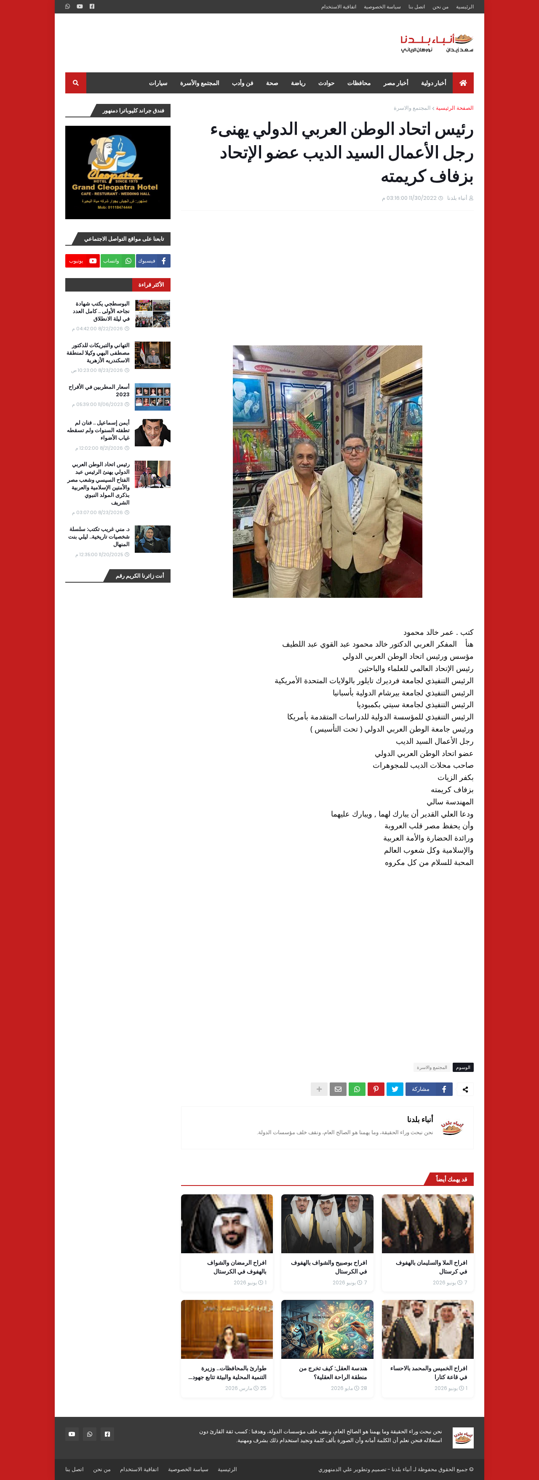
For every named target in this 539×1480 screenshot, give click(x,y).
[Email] (338, 1089)
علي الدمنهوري (335, 1469)
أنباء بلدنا (420, 1119)
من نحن (440, 6)
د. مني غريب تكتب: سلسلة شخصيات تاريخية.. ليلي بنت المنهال (99, 536)
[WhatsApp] (357, 1089)
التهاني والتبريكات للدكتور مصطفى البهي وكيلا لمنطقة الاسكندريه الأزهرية (98, 353)
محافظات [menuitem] (359, 83)
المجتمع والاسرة (412, 108)
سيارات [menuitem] (158, 83)
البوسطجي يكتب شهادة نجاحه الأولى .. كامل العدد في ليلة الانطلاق (101, 311)
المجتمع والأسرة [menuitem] (199, 83)
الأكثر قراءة (151, 285)
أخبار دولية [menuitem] (433, 83)
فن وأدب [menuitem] (242, 83)
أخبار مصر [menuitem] (396, 83)
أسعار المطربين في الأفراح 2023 (99, 390)
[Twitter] (395, 1089)
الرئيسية (465, 6)
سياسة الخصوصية (382, 6)
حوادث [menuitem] (326, 83)
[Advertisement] (218, 43)
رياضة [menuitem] (298, 83)
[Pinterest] (376, 1089)
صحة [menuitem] (272, 83)
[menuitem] (463, 82)
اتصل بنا (416, 6)
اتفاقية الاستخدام (338, 6)
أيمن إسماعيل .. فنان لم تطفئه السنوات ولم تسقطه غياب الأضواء (98, 430)
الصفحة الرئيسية (455, 108)
